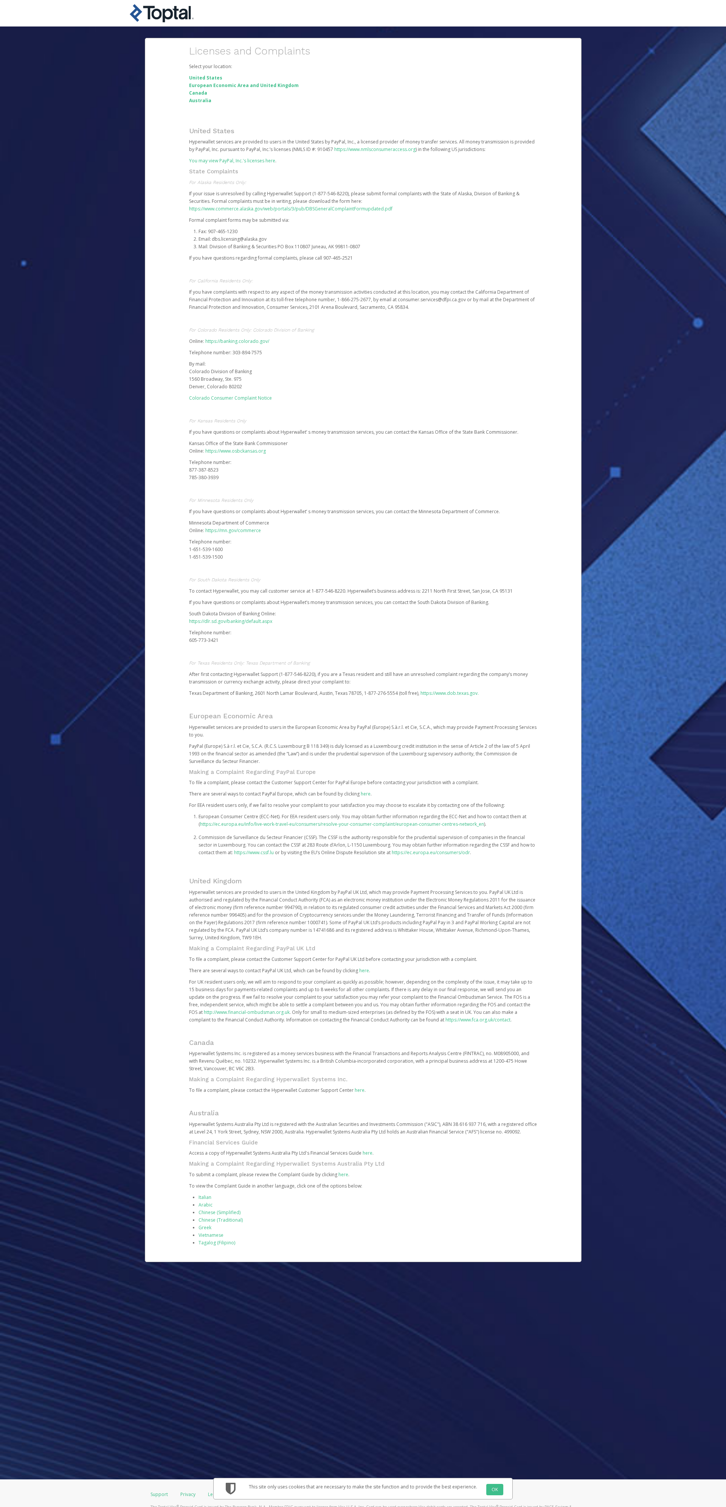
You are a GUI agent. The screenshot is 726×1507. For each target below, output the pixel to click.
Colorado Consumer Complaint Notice (230, 398)
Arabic (206, 1205)
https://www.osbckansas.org (235, 451)
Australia (200, 100)
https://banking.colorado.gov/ (237, 341)
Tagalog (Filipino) (217, 1242)
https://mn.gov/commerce (233, 530)
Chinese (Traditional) (221, 1220)
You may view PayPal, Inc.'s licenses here (232, 160)
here (366, 794)
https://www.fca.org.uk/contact (477, 1020)
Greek (205, 1227)
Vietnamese (211, 1235)
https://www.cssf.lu (254, 852)
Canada (198, 93)
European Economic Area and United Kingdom (244, 85)
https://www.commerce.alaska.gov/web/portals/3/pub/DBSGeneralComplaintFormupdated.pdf (290, 209)
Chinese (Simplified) (219, 1212)
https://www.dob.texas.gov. (449, 693)
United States (205, 78)
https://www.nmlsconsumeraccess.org (375, 149)
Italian (205, 1197)
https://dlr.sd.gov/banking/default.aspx (230, 621)
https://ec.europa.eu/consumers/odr (431, 852)
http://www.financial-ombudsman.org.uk (247, 1012)
